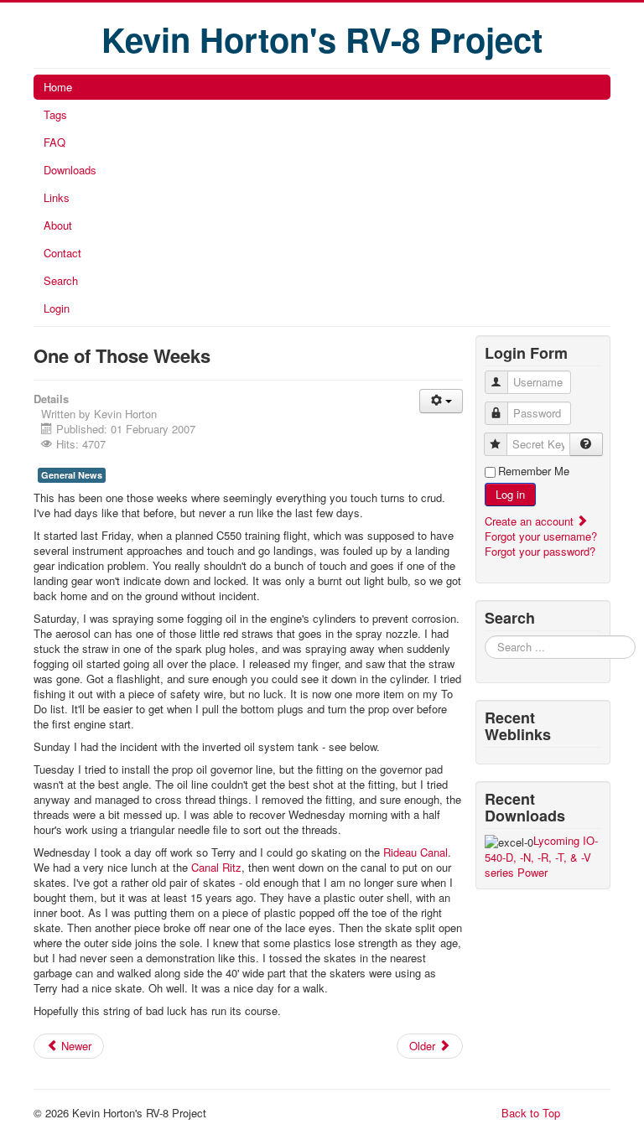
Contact (62, 253)
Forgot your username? (541, 536)
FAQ (54, 142)
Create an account (531, 521)
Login (57, 308)
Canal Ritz (216, 867)
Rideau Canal (415, 852)
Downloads (70, 170)
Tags (55, 114)
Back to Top (530, 1113)
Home (58, 87)
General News (71, 475)
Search (61, 280)
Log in (510, 494)
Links (57, 197)
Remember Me (533, 471)
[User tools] (441, 401)
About (58, 225)
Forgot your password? (540, 551)
